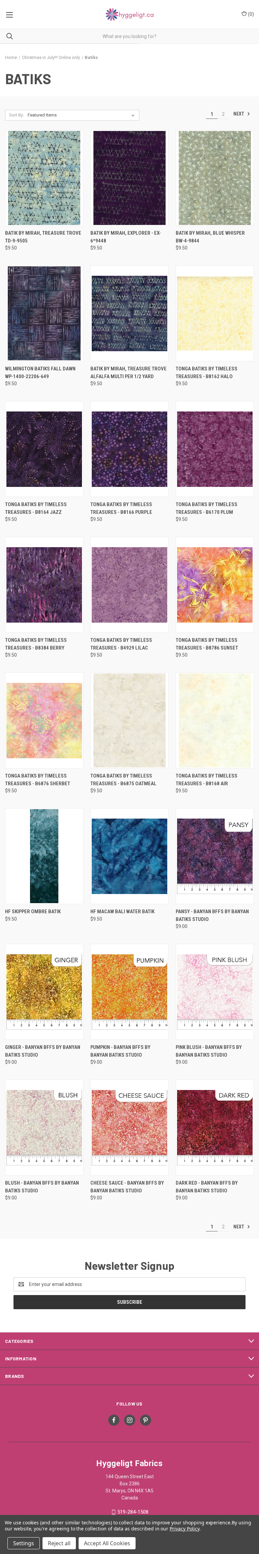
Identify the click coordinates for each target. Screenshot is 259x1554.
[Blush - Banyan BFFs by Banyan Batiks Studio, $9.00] (44, 1127)
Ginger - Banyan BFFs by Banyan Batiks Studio (42, 1051)
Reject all (59, 1543)
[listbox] (82, 115)
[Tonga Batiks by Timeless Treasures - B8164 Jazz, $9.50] (44, 449)
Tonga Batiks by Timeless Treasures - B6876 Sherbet (37, 780)
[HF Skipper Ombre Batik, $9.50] (44, 856)
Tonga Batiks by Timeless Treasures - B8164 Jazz (36, 508)
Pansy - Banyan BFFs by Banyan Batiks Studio (212, 915)
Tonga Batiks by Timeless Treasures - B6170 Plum (206, 508)
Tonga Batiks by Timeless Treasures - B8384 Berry (36, 644)
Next (239, 114)
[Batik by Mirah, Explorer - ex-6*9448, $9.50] (129, 178)
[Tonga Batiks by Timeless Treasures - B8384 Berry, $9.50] (44, 584)
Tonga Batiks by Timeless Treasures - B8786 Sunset (207, 644)
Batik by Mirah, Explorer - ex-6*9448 (125, 237)
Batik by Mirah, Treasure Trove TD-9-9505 (43, 237)
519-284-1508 (132, 1512)
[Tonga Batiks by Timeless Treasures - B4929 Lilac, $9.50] (129, 584)
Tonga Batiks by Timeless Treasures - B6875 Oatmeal (123, 780)
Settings (23, 1543)
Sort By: (16, 115)
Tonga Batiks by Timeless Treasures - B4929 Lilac (121, 644)
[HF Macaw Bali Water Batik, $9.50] (129, 856)
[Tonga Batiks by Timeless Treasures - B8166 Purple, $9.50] (129, 449)
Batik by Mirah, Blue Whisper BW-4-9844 (210, 237)
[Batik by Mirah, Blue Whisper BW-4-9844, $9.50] (215, 178)
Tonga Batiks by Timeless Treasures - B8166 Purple (121, 508)
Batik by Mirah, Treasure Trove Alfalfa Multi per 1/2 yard (128, 372)
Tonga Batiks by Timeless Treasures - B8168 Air (206, 780)
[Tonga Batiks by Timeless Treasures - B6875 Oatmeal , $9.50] (129, 720)
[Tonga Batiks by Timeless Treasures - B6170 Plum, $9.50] (215, 449)
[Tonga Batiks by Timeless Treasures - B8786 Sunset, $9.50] (215, 584)
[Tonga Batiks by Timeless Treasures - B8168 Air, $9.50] (215, 720)
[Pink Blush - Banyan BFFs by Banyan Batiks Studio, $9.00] (215, 991)
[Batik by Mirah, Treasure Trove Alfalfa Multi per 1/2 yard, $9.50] (129, 313)
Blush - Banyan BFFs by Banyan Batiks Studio (42, 1187)
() (250, 14)
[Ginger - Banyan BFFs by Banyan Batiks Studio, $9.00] (44, 991)
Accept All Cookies (107, 1543)
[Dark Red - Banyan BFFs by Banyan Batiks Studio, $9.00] (215, 1127)
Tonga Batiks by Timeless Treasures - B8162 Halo (206, 372)
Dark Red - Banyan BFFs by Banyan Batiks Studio (207, 1187)
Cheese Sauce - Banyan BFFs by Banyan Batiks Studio (127, 1187)
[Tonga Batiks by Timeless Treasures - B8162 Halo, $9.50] (215, 313)
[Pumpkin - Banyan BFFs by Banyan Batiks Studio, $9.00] (129, 991)
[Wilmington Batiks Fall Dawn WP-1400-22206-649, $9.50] (44, 313)
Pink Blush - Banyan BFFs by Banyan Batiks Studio (209, 1051)
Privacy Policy (184, 1528)
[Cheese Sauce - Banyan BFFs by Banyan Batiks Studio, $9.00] (129, 1127)
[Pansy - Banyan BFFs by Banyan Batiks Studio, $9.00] (215, 856)
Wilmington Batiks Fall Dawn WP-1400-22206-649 (40, 372)
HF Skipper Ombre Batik (33, 911)
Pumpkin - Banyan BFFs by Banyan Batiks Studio (120, 1051)
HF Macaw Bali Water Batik (122, 911)
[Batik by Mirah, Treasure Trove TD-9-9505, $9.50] (44, 178)
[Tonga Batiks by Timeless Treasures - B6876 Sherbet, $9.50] (44, 720)
